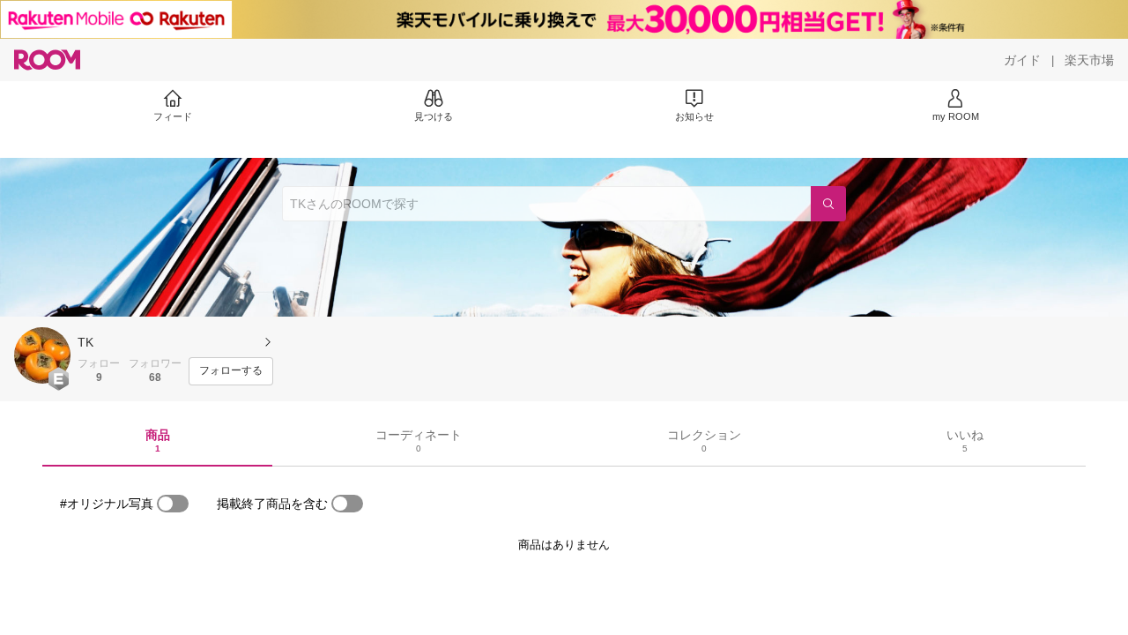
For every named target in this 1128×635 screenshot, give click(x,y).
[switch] (173, 503)
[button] (42, 355)
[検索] (828, 203)
